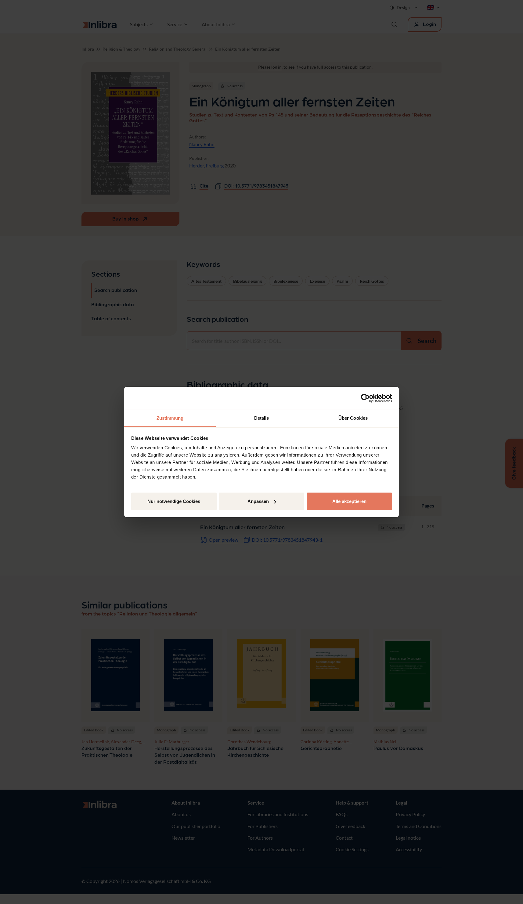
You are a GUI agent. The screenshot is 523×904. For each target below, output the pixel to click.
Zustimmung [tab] (170, 418)
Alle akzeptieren (349, 501)
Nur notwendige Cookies (173, 501)
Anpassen (258, 501)
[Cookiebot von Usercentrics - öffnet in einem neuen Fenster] (365, 398)
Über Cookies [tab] (353, 418)
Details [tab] (261, 418)
